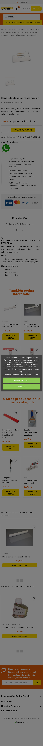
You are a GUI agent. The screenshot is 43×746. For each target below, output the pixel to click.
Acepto (21, 386)
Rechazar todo (21, 380)
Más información (12, 375)
